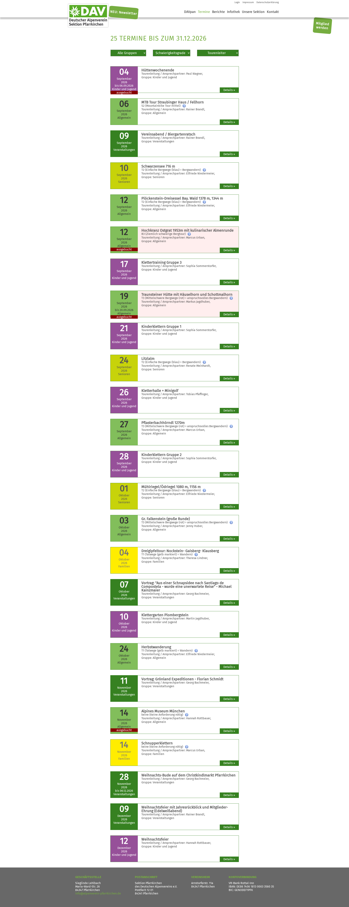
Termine (204, 12)
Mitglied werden (323, 25)
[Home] (88, 15)
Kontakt (273, 12)
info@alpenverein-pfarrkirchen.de (98, 893)
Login (237, 2)
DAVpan (190, 12)
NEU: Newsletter (123, 12)
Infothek (233, 12)
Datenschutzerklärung (267, 2)
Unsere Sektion (253, 12)
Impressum (248, 2)
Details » (229, 90)
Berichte (218, 12)
